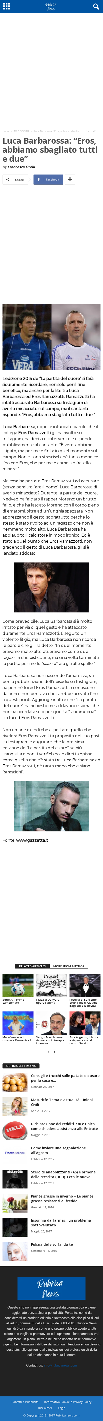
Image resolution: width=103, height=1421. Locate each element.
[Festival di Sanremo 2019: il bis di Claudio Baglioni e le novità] (85, 985)
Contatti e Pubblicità (25, 1402)
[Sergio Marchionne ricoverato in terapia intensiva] (51, 1023)
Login (61, 1408)
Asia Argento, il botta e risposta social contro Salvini (84, 1040)
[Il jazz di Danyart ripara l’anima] (51, 985)
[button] (95, 6)
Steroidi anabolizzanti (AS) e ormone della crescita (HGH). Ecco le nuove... (63, 1174)
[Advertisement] (51, 70)
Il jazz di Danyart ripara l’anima (47, 1001)
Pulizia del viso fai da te (52, 1244)
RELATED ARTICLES (32, 966)
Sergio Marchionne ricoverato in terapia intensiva (50, 1040)
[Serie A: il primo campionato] (18, 985)
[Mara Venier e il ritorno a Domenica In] (18, 1023)
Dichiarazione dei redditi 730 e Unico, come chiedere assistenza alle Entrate (64, 1126)
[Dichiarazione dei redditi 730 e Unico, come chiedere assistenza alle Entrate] (15, 1130)
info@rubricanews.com (60, 1365)
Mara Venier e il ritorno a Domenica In (17, 1038)
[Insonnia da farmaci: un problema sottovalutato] (15, 1227)
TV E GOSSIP (21, 131)
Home (5, 131)
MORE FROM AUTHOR (68, 966)
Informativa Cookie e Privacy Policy (68, 1402)
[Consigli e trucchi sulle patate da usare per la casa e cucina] (15, 1082)
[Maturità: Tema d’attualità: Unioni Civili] (15, 1106)
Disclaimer (45, 1408)
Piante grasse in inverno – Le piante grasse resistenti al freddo (62, 1198)
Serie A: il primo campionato (13, 1001)
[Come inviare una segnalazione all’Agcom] (15, 1155)
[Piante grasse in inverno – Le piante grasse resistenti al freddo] (15, 1203)
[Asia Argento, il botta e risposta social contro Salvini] (85, 1023)
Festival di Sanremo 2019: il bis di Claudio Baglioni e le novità (84, 1002)
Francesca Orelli (21, 166)
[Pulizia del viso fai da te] (15, 1251)
